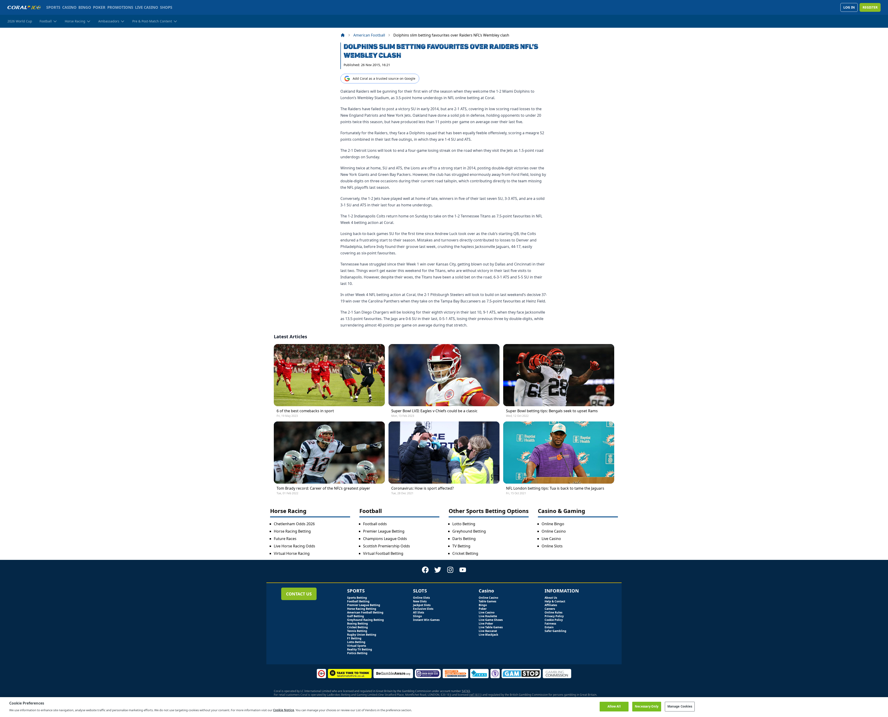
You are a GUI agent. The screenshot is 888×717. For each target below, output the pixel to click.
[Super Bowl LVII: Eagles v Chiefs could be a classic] (444, 375)
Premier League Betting (383, 531)
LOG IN (849, 7)
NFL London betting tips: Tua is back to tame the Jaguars (555, 488)
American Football (369, 35)
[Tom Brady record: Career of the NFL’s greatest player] (329, 452)
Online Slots (552, 546)
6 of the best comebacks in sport (305, 410)
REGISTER (870, 7)
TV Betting (461, 546)
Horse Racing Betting (292, 531)
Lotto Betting (463, 523)
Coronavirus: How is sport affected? (422, 488)
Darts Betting (464, 538)
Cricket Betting (465, 553)
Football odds (375, 523)
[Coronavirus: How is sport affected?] (444, 452)
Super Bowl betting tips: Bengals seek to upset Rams (552, 410)
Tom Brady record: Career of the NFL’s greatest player (323, 488)
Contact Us (299, 594)
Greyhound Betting (469, 531)
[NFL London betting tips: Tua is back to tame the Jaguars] (558, 452)
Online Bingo (553, 523)
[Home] (342, 35)
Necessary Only (646, 706)
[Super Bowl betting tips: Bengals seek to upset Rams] (558, 375)
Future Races (285, 538)
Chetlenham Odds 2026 (294, 523)
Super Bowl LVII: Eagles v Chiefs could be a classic (434, 410)
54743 (466, 691)
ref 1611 (475, 695)
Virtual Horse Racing (292, 553)
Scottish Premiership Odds (386, 546)
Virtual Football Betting (383, 553)
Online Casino (554, 531)
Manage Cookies (679, 706)
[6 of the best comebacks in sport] (329, 375)
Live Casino (551, 538)
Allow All (614, 706)
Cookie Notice (283, 710)
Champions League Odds (385, 538)
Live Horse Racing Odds (294, 546)
